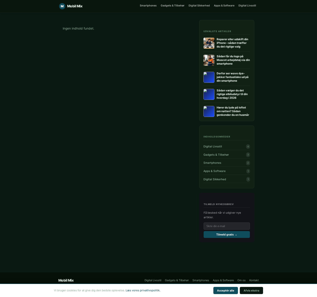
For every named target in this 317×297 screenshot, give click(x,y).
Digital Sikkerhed (199, 5)
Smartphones (148, 5)
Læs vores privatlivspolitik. (143, 290)
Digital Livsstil (247, 5)
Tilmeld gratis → (226, 234)
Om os (241, 280)
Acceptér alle (225, 290)
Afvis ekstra (251, 290)
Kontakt (254, 280)
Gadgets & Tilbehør (173, 5)
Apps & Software (224, 5)
